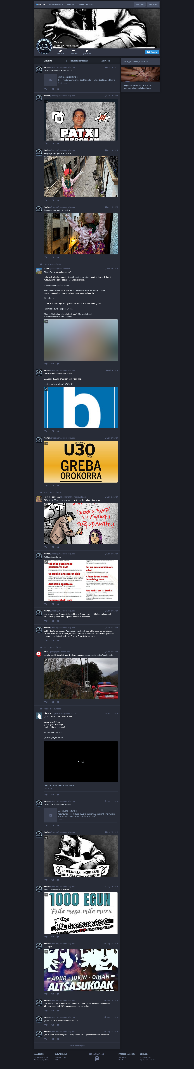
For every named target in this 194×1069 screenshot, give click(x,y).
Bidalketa (48, 61)
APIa (57, 1060)
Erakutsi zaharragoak (77, 1046)
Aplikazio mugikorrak (86, 4)
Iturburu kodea (145, 1057)
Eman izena (153, 4)
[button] (81, 766)
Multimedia (105, 61)
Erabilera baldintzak (41, 1057)
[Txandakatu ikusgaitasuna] (46, 101)
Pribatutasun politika (41, 1060)
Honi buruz (71, 4)
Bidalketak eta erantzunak (77, 61)
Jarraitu (154, 52)
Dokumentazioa (61, 1057)
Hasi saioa (140, 4)
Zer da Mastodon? (97, 1054)
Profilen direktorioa (56, 4)
